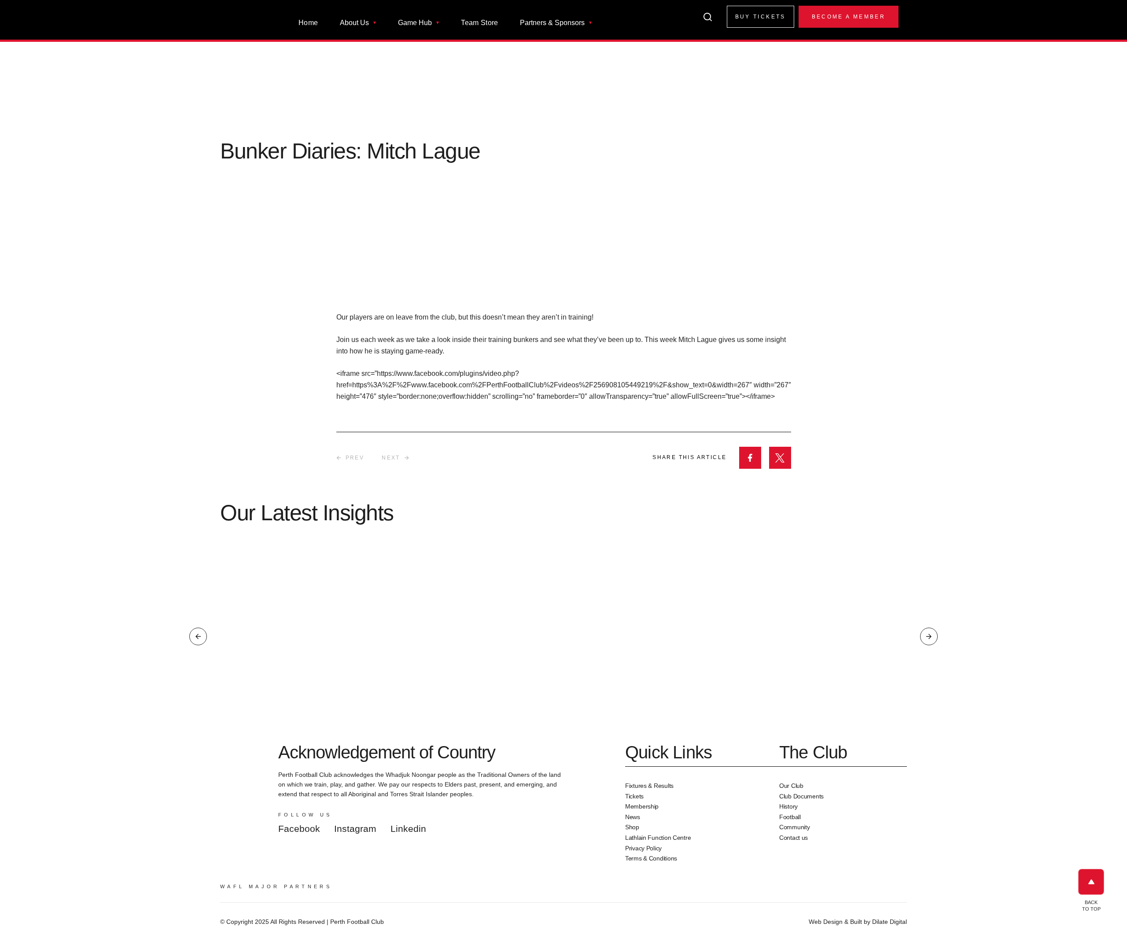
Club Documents (801, 796)
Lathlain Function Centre (658, 837)
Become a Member (848, 17)
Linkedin (408, 829)
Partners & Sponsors (552, 22)
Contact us (793, 837)
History (788, 806)
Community (794, 827)
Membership (642, 806)
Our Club (791, 785)
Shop (632, 827)
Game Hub (415, 22)
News (632, 816)
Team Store (479, 22)
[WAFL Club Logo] (240, 25)
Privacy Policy (643, 848)
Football (790, 816)
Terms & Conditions (651, 858)
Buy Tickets (760, 17)
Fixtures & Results (649, 785)
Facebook (299, 829)
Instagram (355, 829)
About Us (354, 22)
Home (308, 22)
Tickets (634, 796)
